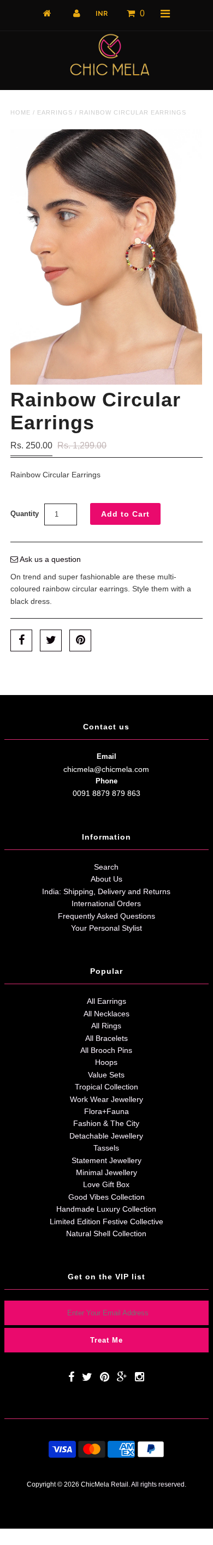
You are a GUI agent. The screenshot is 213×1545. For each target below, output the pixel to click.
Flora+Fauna (106, 1111)
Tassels (106, 1147)
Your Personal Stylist (106, 928)
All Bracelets (106, 1038)
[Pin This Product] (80, 640)
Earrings (55, 112)
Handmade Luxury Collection (106, 1209)
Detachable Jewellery (106, 1135)
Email (106, 756)
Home (20, 112)
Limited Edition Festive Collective (106, 1221)
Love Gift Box (106, 1184)
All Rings (106, 1025)
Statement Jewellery (106, 1160)
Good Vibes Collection (106, 1197)
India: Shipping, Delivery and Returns (106, 891)
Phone (106, 781)
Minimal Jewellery (106, 1172)
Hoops (106, 1062)
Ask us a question (49, 559)
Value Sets (106, 1074)
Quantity (24, 514)
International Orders (106, 903)
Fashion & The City (106, 1123)
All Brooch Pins (106, 1050)
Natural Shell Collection (106, 1233)
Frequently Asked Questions (106, 916)
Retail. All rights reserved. (148, 1484)
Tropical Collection (106, 1086)
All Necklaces (106, 1013)
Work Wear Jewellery (106, 1099)
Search (106, 867)
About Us (106, 879)
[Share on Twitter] (51, 640)
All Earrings (106, 1001)
